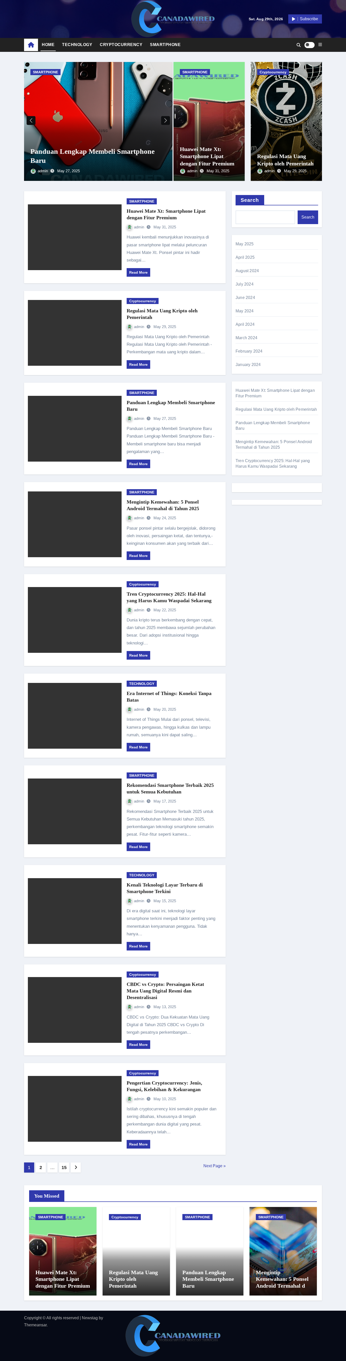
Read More (138, 272)
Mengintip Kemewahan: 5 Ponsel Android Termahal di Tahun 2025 (282, 1282)
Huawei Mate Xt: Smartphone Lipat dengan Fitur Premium (207, 156)
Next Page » (214, 1166)
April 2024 (245, 324)
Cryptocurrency (273, 72)
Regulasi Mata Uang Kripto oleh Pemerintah (276, 409)
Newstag (90, 1318)
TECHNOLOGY (77, 44)
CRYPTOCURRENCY (121, 44)
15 (64, 1167)
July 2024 (245, 284)
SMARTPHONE (165, 44)
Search (250, 200)
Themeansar (35, 1325)
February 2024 (249, 351)
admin (43, 171)
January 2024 (248, 364)
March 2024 (246, 338)
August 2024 (247, 271)
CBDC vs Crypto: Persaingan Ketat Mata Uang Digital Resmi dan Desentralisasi (165, 990)
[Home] (31, 45)
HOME (48, 44)
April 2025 (245, 257)
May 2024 (245, 311)
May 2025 (245, 244)
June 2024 (245, 297)
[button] (320, 44)
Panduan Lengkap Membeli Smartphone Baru (208, 1279)
